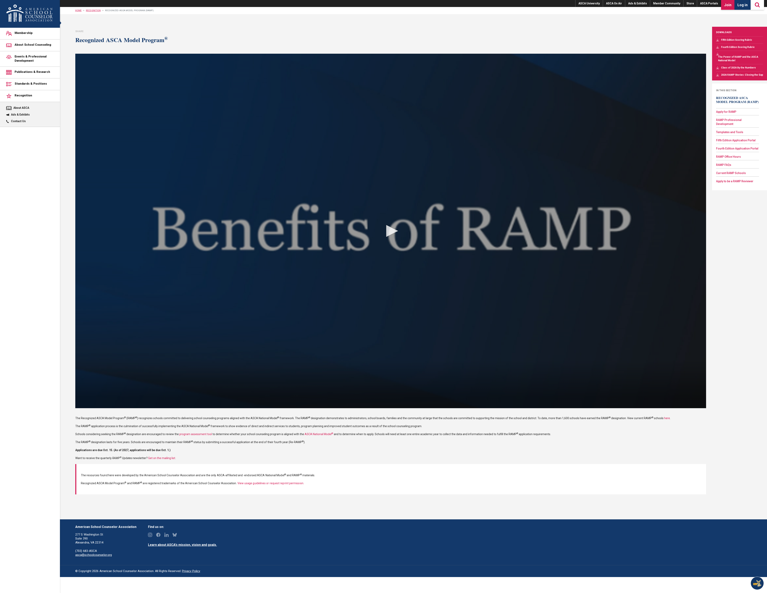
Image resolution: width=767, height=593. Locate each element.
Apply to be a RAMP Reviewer (734, 181)
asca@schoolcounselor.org (93, 555)
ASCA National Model (319, 434)
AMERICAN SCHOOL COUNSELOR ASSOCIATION (29, 13)
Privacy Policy (191, 571)
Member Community (666, 3)
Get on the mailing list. (162, 458)
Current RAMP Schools (731, 173)
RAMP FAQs (723, 164)
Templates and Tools (729, 132)
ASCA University (589, 3)
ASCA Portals (709, 3)
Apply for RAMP (726, 111)
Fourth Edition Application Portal (737, 148)
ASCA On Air (614, 3)
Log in (742, 5)
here (667, 418)
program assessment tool (195, 434)
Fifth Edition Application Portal (736, 140)
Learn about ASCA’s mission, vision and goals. (182, 545)
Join (727, 5)
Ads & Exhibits (637, 3)
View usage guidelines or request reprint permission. (270, 483)
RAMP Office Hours (728, 156)
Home (78, 10)
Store (690, 3)
